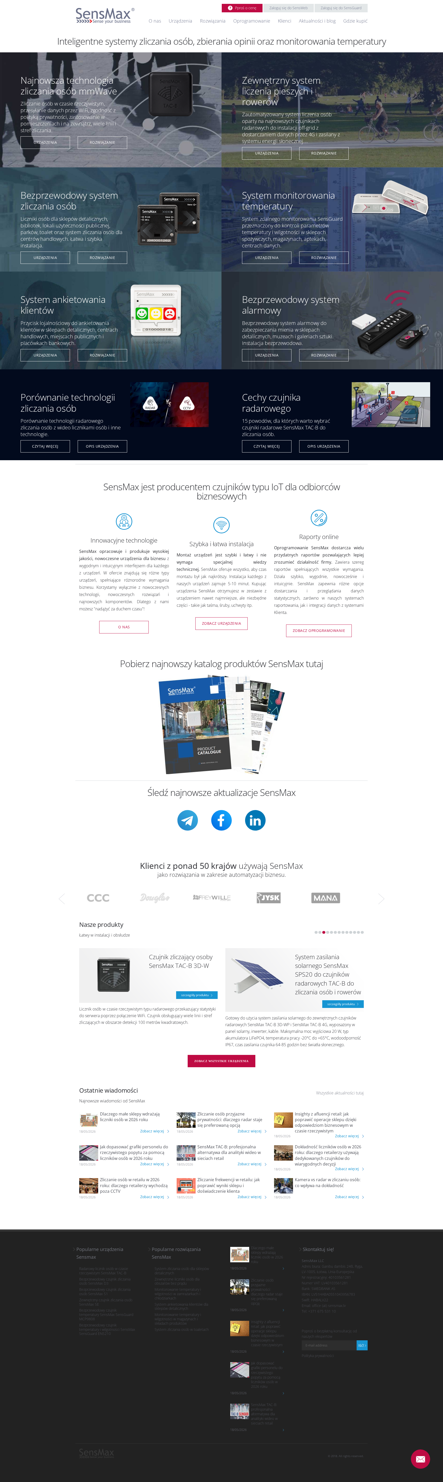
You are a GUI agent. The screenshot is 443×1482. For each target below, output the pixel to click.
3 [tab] (323, 932)
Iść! (361, 1345)
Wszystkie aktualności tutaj (340, 1093)
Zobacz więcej (152, 1131)
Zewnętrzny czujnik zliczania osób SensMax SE (105, 1302)
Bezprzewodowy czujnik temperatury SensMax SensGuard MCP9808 (106, 1314)
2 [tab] (319, 932)
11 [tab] (354, 932)
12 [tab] (358, 932)
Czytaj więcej (45, 446)
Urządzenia (180, 21)
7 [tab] (339, 932)
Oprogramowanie (251, 21)
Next (381, 898)
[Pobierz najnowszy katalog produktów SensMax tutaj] (221, 724)
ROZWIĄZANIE (102, 142)
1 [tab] (316, 932)
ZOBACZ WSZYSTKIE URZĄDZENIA (221, 1061)
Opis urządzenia (102, 446)
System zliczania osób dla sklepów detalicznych (182, 1271)
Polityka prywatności (318, 1355)
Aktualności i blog (317, 21)
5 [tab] (331, 932)
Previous (62, 898)
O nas (155, 21)
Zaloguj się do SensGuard (341, 7)
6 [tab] (335, 932)
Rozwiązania (213, 21)
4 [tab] (327, 932)
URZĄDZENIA (45, 142)
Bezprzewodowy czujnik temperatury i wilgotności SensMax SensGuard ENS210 (107, 1329)
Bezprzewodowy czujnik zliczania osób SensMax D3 (104, 1281)
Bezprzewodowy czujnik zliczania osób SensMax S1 (104, 1291)
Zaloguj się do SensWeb (288, 7)
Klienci (284, 21)
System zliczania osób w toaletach (182, 1329)
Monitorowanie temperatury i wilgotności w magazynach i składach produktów (178, 1319)
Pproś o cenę (245, 7)
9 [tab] (346, 932)
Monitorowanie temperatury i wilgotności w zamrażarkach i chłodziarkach (178, 1293)
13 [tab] (362, 932)
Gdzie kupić (355, 21)
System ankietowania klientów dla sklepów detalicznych (181, 1306)
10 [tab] (350, 932)
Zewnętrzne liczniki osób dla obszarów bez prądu (177, 1281)
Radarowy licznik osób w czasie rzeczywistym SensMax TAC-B (103, 1271)
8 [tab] (343, 932)
